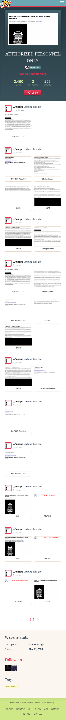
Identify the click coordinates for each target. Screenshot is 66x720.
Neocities (14, 702)
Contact (38, 713)
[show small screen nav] (62, 3)
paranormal (11, 686)
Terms (26, 713)
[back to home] (6, 4)
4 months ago (18, 110)
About (9, 709)
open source (27, 702)
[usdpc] (8, 108)
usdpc (19, 106)
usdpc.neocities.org (33, 74)
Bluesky (50, 702)
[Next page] (37, 619)
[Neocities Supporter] (33, 68)
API (46, 709)
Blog (38, 709)
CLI (30, 709)
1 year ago (17, 152)
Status (55, 709)
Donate (20, 709)
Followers (13, 660)
